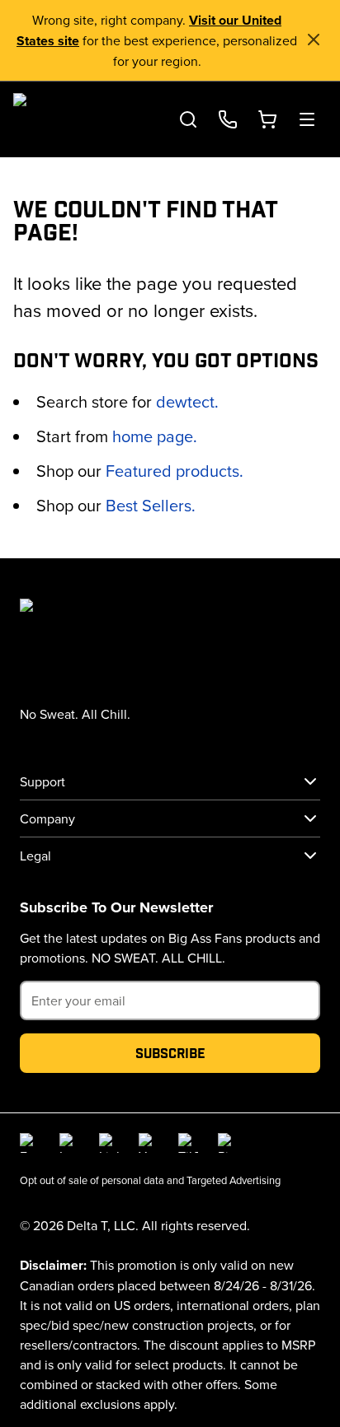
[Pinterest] (228, 1143)
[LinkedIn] (109, 1143)
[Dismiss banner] (313, 39)
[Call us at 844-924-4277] (228, 119)
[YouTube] (148, 1143)
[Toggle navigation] (307, 119)
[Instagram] (69, 1143)
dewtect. (187, 401)
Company (47, 818)
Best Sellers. (151, 505)
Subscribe (170, 1053)
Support (42, 781)
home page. (154, 436)
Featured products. (174, 471)
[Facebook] (30, 1143)
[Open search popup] (188, 119)
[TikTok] (188, 1143)
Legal (35, 855)
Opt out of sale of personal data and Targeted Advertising (150, 1180)
